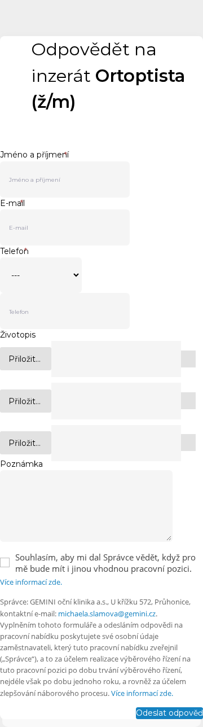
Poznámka (21, 464)
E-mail (12, 203)
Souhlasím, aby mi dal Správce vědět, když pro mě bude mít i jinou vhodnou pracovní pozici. (105, 562)
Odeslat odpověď (169, 713)
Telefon (14, 251)
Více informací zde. (31, 582)
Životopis (18, 335)
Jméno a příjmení (34, 155)
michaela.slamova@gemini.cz (107, 613)
